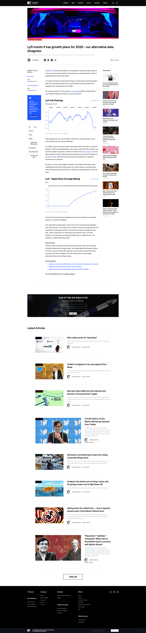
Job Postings (32, 148)
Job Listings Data (33, 151)
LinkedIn (72, 274)
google (31, 138)
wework (31, 131)
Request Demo (34, 116)
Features (97, 3)
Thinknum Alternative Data (63, 595)
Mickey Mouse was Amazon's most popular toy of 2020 (110, 120)
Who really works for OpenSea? (82, 337)
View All (73, 576)
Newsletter (81, 602)
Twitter (63, 274)
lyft (29, 127)
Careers (42, 602)
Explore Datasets (45, 597)
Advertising (81, 622)
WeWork (54, 157)
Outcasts (80, 3)
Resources (43, 600)
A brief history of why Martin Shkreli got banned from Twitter (97, 421)
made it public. (87, 151)
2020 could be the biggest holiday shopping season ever (110, 157)
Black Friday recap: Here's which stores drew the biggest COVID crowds (110, 192)
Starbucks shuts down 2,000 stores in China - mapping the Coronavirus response (73, 264)
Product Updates (31, 604)
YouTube (111, 592)
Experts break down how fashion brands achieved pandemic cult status (109, 102)
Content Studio (81, 619)
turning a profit (74, 91)
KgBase (59, 597)
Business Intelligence (62, 610)
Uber (56, 164)
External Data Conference (84, 604)
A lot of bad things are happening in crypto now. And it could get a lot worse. (87, 488)
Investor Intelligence (62, 608)
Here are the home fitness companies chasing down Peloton (110, 175)
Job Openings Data (34, 156)
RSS (79, 609)
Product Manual (31, 602)
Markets (65, 3)
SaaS (73, 3)
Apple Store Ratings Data (33, 143)
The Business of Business (33, 3)
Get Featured (81, 607)
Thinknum (30, 592)
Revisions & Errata (82, 600)
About (42, 595)
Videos (105, 3)
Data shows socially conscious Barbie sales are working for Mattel (69, 269)
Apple (30, 134)
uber (35, 127)
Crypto (89, 3)
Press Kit (43, 604)
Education (59, 613)
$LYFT (50, 70)
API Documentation (32, 606)
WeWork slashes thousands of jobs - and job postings (65, 266)
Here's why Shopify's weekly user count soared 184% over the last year (110, 84)
